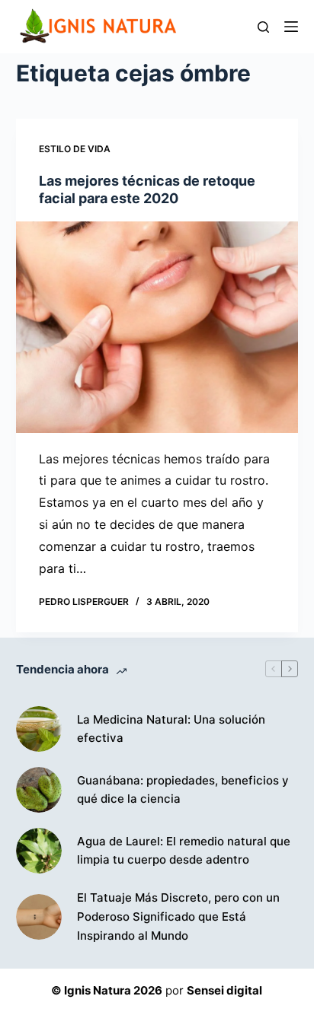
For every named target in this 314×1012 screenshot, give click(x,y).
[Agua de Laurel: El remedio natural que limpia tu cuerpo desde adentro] (39, 851)
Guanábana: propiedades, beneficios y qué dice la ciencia (183, 790)
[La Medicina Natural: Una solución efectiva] (39, 729)
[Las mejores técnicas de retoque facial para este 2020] (157, 327)
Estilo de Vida (75, 148)
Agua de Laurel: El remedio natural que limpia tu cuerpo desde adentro (183, 850)
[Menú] (291, 26)
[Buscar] (263, 27)
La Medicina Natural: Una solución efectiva (171, 729)
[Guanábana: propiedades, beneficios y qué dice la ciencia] (39, 790)
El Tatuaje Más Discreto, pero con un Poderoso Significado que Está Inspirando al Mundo (178, 916)
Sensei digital (224, 990)
